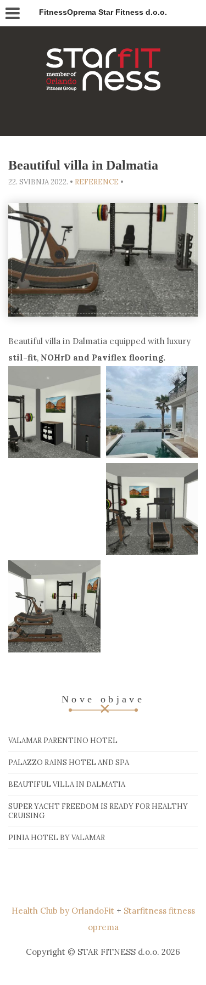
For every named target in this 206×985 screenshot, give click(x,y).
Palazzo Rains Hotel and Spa (68, 762)
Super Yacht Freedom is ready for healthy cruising (98, 811)
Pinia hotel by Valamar (56, 837)
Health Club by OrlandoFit (63, 910)
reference (97, 182)
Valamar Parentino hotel (63, 740)
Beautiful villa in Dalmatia (66, 784)
